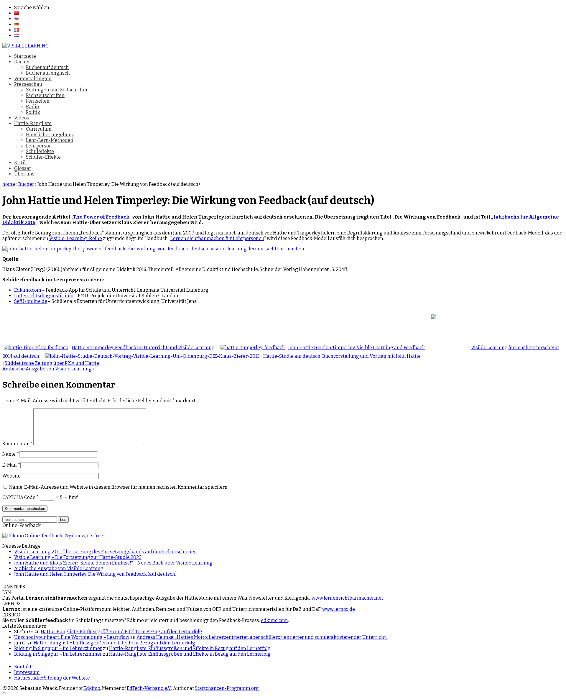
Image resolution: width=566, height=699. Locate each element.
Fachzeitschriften (45, 95)
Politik (33, 112)
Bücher (22, 62)
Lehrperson (39, 146)
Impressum (27, 672)
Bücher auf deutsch (47, 67)
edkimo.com (274, 620)
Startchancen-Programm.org (227, 688)
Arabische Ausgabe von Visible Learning (47, 369)
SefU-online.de (30, 301)
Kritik (20, 162)
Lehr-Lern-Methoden (49, 140)
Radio (32, 106)
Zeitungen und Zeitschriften (57, 90)
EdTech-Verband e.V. (149, 688)
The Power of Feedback (101, 217)
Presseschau (28, 84)
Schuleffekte (40, 151)
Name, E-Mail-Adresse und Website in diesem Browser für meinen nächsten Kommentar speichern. (118, 487)
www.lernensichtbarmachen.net (347, 598)
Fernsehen (38, 101)
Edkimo (91, 688)
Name (9, 454)
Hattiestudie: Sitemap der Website (52, 678)
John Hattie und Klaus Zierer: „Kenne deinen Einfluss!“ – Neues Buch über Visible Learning (113, 563)
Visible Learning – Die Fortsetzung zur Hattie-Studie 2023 (78, 557)
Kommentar (17, 444)
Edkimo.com (27, 290)
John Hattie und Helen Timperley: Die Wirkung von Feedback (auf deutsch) (95, 574)
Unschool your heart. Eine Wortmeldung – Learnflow (71, 637)
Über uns (24, 174)
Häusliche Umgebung (50, 134)
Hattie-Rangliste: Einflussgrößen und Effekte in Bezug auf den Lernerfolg (121, 631)
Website (11, 476)
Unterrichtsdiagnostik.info (43, 295)
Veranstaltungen (33, 78)
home (8, 184)
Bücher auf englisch (48, 73)
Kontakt (23, 667)
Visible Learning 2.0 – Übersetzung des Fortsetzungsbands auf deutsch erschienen (105, 551)
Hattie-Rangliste (33, 123)
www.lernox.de (338, 609)
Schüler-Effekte (43, 157)
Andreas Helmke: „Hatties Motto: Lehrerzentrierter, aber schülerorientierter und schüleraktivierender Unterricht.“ (262, 637)
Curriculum (39, 129)
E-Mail (9, 465)
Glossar (22, 168)
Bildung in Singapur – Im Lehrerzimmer (58, 648)
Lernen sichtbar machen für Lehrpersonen (217, 238)
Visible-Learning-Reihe (75, 238)
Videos (21, 118)
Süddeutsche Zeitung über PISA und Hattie (52, 363)
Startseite (25, 56)
